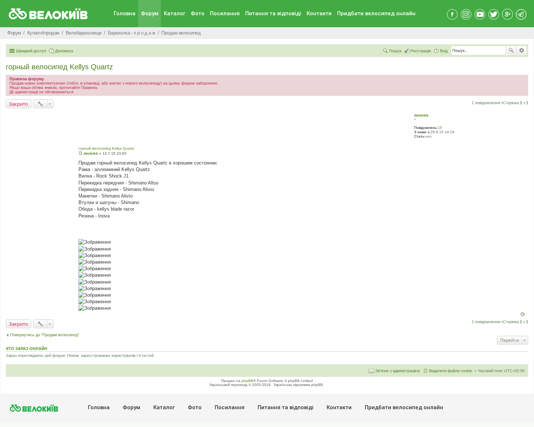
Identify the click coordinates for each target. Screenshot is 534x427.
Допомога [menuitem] (64, 51)
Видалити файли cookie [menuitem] (450, 371)
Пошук (511, 50)
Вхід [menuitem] (444, 51)
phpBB (247, 381)
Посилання (225, 13)
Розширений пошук (521, 50)
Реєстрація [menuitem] (420, 51)
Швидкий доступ (31, 51)
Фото (198, 13)
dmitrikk (421, 115)
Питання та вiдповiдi (273, 13)
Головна (124, 13)
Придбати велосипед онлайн (376, 13)
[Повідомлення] (80, 153)
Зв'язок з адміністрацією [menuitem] (397, 371)
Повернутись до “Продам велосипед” (44, 335)
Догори (523, 314)
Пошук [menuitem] (395, 51)
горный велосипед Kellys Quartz (59, 67)
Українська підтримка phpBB (298, 385)
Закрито (18, 104)
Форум (149, 13)
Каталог (174, 13)
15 (440, 128)
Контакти (319, 13)
